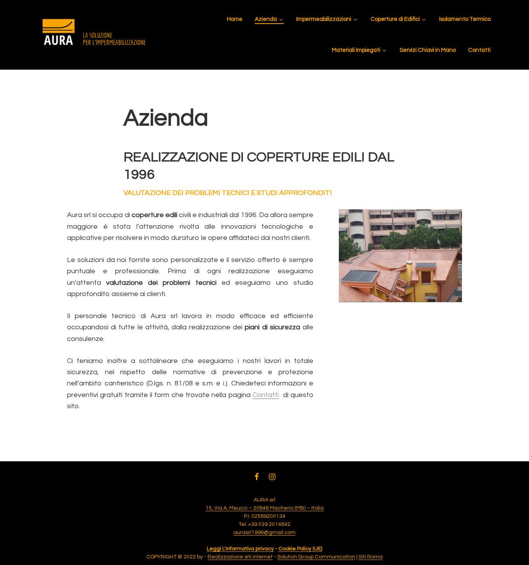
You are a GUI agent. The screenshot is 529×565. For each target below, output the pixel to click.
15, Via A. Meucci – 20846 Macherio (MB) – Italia (265, 508)
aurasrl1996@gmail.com (264, 532)
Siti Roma (371, 557)
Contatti (265, 395)
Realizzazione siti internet (240, 557)
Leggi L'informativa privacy (240, 548)
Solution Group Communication (316, 557)
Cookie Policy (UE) (300, 548)
